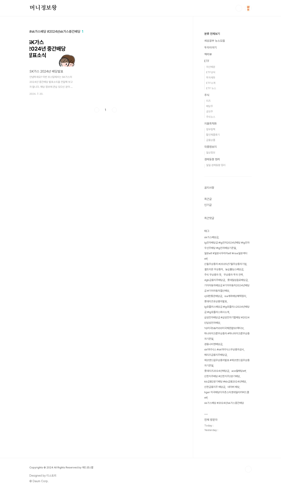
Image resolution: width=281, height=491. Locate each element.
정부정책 (210, 129)
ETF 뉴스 (211, 88)
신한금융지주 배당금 (214, 386)
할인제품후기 (213, 134)
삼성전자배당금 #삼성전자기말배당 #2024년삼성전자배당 (227, 320)
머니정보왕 (43, 8)
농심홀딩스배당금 (234, 269)
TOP (248, 469)
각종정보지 (210, 146)
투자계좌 (210, 77)
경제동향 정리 (212, 159)
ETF (206, 61)
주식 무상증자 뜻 (212, 274)
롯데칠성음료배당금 (237, 280)
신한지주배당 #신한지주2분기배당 (222, 376)
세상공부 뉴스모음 (214, 40)
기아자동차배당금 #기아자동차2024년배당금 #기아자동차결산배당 (227, 288)
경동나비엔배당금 (213, 344)
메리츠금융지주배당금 (215, 354)
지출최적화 (210, 123)
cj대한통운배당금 (213, 296)
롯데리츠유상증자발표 (215, 301)
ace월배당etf (238, 370)
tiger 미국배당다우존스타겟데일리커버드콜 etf (226, 395)
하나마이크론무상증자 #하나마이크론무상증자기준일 (227, 336)
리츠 (208, 100)
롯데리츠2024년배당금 (216, 370)
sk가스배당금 (211, 237)
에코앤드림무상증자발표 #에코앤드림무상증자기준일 (227, 363)
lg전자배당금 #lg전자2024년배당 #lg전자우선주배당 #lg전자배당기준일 (227, 245)
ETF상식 (210, 72)
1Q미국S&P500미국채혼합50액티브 (224, 328)
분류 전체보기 (212, 33)
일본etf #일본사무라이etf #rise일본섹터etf (225, 256)
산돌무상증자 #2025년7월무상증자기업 (225, 264)
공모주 (209, 111)
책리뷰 (208, 54)
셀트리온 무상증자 (213, 269)
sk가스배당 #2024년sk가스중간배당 (224, 402)
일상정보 (210, 152)
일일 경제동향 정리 (215, 165)
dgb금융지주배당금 (214, 280)
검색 (239, 8)
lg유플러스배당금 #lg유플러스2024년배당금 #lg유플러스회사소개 (227, 309)
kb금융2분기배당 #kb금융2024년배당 (225, 381)
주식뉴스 (210, 116)
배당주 (209, 106)
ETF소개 (210, 82)
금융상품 (210, 140)
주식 (206, 95)
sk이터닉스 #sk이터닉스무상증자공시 (224, 349)
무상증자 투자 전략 (233, 274)
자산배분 (210, 66)
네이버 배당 (233, 386)
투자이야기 (210, 47)
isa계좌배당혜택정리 (235, 296)
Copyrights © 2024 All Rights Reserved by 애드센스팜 (61, 467)
